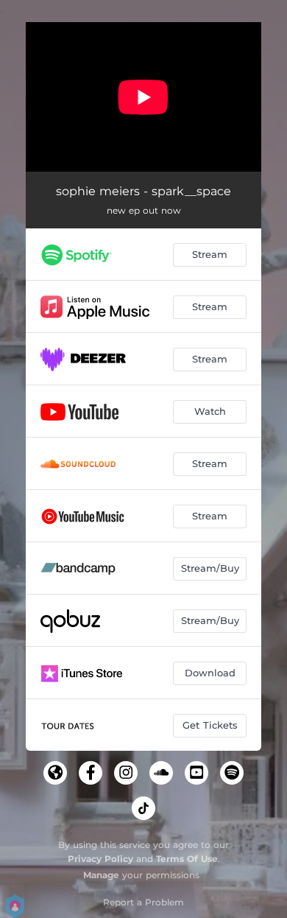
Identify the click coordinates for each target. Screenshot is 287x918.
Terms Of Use (187, 858)
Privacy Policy (100, 858)
